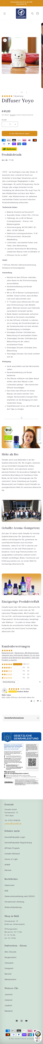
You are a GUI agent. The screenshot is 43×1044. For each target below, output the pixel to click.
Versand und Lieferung (14, 902)
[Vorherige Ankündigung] (4, 3)
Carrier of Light (11, 859)
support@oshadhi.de (13, 823)
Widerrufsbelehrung (13, 907)
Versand (12, 115)
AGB (6, 891)
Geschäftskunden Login (15, 837)
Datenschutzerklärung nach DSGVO (20, 896)
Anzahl (4, 120)
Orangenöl (9, 968)
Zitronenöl (9, 963)
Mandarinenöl (10, 979)
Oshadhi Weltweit (12, 854)
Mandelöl (9, 1011)
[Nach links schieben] (16, 92)
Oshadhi (17, 1038)
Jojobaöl (8, 1005)
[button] (4, 13)
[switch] (38, 1040)
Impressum (9, 885)
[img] (14, 689)
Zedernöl (8, 1000)
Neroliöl (8, 974)
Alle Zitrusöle (10, 952)
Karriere (8, 870)
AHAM (7, 865)
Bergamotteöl (10, 957)
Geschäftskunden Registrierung (18, 843)
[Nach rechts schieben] (26, 92)
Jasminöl (8, 994)
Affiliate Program (12, 848)
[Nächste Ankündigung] (38, 3)
